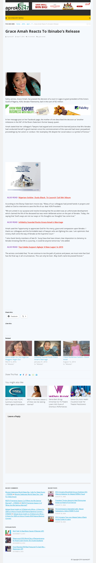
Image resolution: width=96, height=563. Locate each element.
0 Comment (31, 36)
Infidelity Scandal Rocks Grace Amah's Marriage (46, 358)
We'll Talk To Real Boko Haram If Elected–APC (28, 531)
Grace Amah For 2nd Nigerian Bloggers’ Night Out (17, 358)
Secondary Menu (15, 18)
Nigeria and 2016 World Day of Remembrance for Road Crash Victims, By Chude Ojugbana (28, 539)
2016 (23, 24)
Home (18, 24)
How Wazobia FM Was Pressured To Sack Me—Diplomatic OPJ (29, 548)
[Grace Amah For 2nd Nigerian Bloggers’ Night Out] (18, 348)
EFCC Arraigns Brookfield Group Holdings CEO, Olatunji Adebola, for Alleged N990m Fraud (71, 493)
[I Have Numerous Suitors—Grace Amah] (76, 348)
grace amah (42, 36)
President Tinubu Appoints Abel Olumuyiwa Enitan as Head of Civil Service (70, 501)
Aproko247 (86, 560)
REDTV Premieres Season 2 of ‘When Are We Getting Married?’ (23, 504)
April (28, 24)
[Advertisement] (48, 56)
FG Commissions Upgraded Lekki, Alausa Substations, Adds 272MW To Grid (69, 510)
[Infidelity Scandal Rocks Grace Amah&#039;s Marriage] (47, 348)
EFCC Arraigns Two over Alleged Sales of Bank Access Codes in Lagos (71, 518)
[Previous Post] (87, 24)
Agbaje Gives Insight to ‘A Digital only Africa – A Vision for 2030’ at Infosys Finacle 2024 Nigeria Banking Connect (24, 516)
